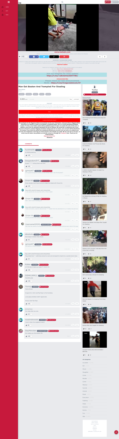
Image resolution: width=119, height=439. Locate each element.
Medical (85, 385)
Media (85, 101)
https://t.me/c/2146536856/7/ (65, 71)
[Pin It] (64, 56)
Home (7, 7)
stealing (29, 94)
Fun (84, 413)
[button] (62, 20)
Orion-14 (29, 180)
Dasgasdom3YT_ (32, 161)
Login (108, 1)
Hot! (7, 10)
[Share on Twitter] (44, 56)
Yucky (95, 90)
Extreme (85, 407)
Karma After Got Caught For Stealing (93, 325)
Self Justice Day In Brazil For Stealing (93, 274)
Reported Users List (49, 136)
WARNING (95, 428)
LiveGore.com (96, 431)
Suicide (85, 388)
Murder (85, 378)
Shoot (84, 369)
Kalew (28, 264)
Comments (28, 143)
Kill (83, 366)
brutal (41, 94)
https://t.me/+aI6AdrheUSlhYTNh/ (65, 68)
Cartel (84, 381)
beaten (22, 94)
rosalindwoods (31, 320)
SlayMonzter (30, 331)
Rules (95, 425)
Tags (7, 14)
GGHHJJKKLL (31, 275)
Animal (85, 391)
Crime (84, 375)
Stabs (84, 403)
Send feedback (95, 421)
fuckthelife (30, 150)
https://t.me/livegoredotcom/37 (66, 83)
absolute (29, 234)
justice (48, 94)
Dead (84, 394)
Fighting (85, 400)
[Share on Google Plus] (54, 56)
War (84, 416)
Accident (85, 362)
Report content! (95, 422)
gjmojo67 (29, 171)
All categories (87, 359)
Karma (85, 410)
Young (28, 286)
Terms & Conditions (95, 424)
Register (115, 1)
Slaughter (85, 372)
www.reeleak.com (62, 52)
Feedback (63, 133)
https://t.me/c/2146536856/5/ (65, 70)
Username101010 (32, 224)
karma (35, 94)
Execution (86, 397)
